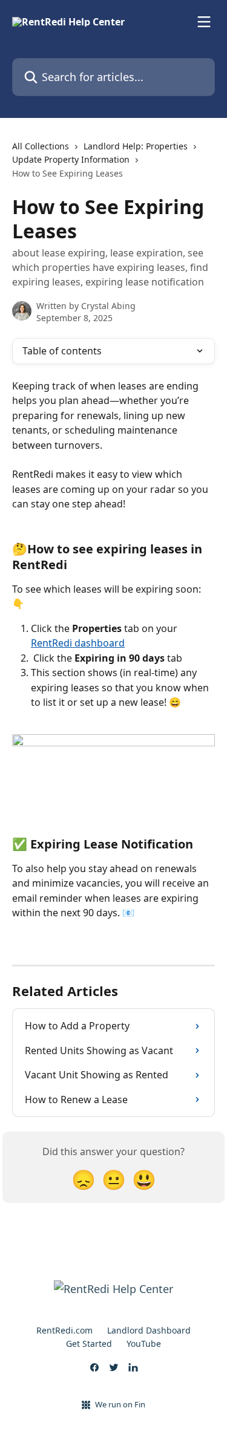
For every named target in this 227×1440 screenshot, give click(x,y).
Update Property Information (71, 159)
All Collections (40, 146)
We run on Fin (120, 1404)
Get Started (89, 1343)
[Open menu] (204, 22)
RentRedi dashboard (78, 643)
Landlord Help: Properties (136, 146)
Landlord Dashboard (149, 1330)
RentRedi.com (64, 1330)
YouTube (144, 1343)
